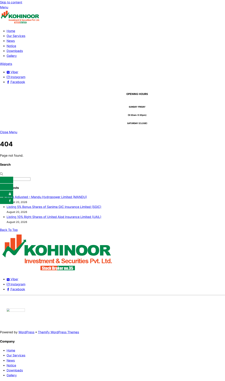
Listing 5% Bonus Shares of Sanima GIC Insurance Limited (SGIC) (54, 207)
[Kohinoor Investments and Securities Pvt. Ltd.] (20, 23)
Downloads (15, 51)
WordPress (26, 332)
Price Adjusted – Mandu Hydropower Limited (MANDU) (47, 197)
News (11, 41)
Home (11, 31)
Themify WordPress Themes (58, 332)
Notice (11, 46)
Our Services (16, 36)
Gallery (12, 56)
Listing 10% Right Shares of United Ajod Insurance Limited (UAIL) (54, 217)
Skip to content (11, 2)
